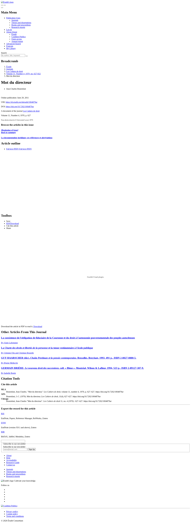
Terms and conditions (15, 516)
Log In (9, 30)
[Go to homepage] (7, 2)
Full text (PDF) (12, 149)
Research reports (18, 27)
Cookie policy (12, 514)
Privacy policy (12, 511)
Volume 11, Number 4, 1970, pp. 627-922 (23, 74)
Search (4, 53)
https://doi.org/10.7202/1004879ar (20, 106)
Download (37, 326)
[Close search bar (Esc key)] (5, 5)
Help (8, 458)
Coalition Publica (18, 37)
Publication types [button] (13, 18)
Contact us (10, 465)
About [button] (9, 32)
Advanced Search (13, 44)
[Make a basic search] (2, 5)
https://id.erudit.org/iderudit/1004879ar (21, 102)
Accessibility (11, 460)
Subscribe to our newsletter (14, 447)
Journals (14, 20)
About (14, 32)
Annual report (17, 41)
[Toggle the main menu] (2, 7)
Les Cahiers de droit (14, 71)
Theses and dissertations (21, 23)
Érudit (14, 34)
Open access (16, 39)
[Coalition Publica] (9, 506)
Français (9, 46)
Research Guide (12, 462)
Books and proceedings (21, 25)
